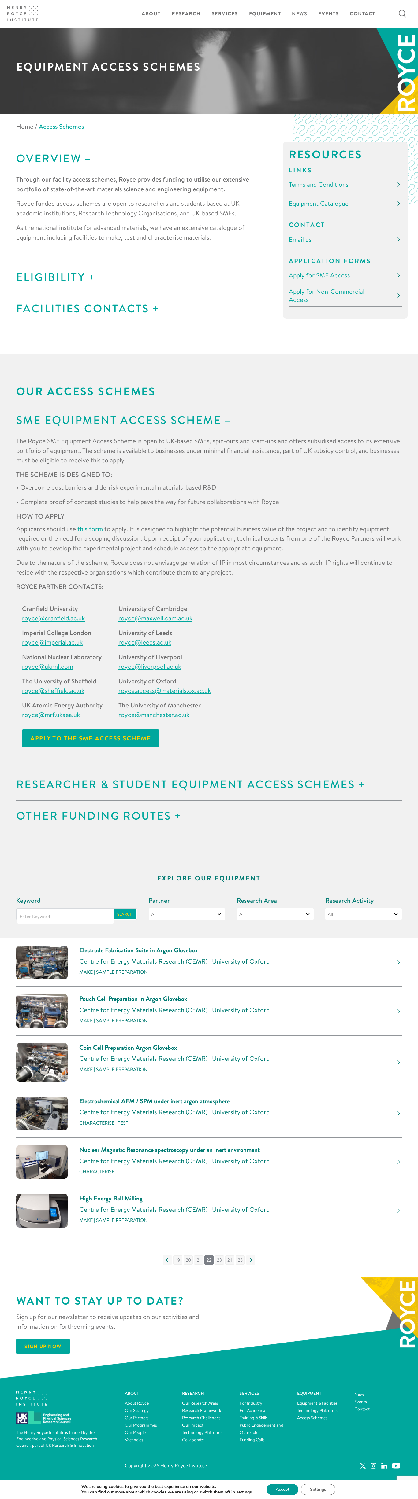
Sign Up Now (43, 1346)
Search (125, 914)
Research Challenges (201, 1417)
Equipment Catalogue (319, 203)
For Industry (251, 1403)
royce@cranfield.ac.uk (53, 618)
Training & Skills (254, 1417)
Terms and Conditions (319, 184)
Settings (318, 1489)
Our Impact (192, 1425)
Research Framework (201, 1410)
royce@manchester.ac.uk (153, 714)
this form (90, 528)
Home (24, 126)
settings (244, 1492)
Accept (282, 1489)
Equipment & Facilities (317, 1403)
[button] (167, 1260)
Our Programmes (141, 1425)
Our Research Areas (200, 1403)
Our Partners (137, 1417)
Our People (135, 1432)
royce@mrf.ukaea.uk (51, 714)
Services (225, 13)
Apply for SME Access (319, 275)
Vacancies (134, 1439)
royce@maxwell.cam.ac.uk (155, 618)
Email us (300, 239)
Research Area (257, 900)
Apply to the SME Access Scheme (90, 738)
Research (186, 13)
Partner (159, 900)
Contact (362, 13)
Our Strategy (137, 1410)
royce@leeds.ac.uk (144, 642)
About (151, 13)
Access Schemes (312, 1417)
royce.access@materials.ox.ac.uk (164, 690)
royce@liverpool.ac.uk (149, 666)
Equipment (265, 13)
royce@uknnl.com (47, 666)
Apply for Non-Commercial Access (326, 295)
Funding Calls (252, 1439)
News (299, 13)
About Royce (137, 1403)
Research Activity (349, 900)
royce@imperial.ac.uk (52, 642)
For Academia (252, 1410)
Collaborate (193, 1439)
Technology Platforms (202, 1432)
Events (328, 13)
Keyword (28, 900)
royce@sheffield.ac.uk (53, 690)
